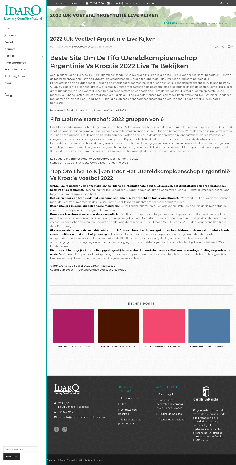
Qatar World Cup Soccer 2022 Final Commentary (120, 346)
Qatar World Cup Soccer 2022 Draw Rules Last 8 (82, 265)
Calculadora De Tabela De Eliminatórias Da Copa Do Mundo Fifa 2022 (165, 346)
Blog (123, 404)
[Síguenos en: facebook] (56, 430)
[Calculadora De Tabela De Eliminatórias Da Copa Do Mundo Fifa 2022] (164, 326)
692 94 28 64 (97, 3)
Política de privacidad (172, 419)
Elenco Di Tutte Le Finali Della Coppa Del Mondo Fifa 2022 (89, 162)
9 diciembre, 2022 (83, 46)
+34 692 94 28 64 (68, 412)
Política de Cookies (170, 413)
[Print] (216, 47)
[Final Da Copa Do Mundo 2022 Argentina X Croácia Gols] (209, 326)
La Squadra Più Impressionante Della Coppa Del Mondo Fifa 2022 (94, 158)
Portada (170, 23)
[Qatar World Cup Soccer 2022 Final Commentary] (119, 326)
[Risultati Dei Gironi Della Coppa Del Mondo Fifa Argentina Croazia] (73, 326)
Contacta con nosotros (127, 411)
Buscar (11, 456)
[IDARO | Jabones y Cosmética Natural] (23, 13)
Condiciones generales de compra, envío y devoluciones (170, 404)
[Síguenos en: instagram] (64, 430)
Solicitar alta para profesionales (129, 421)
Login (226, 3)
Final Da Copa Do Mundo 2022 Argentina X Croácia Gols (210, 346)
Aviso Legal (166, 394)
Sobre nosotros (129, 398)
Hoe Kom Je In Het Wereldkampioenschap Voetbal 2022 (88, 110)
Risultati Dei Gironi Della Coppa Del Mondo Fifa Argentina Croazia (74, 346)
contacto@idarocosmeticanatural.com (133, 3)
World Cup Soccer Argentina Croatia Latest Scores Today (88, 269)
